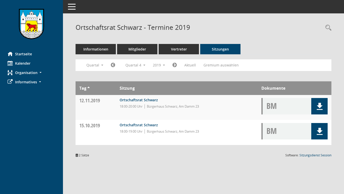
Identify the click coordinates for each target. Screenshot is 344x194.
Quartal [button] (93, 65)
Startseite (23, 54)
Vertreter (179, 49)
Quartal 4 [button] (133, 65)
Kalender (22, 63)
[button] (31, 72)
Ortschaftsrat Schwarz (139, 100)
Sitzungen (220, 49)
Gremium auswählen (221, 65)
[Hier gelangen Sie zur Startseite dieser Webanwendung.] (31, 24)
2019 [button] (157, 65)
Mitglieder (137, 49)
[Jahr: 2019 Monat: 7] (113, 65)
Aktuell (190, 65)
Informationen (95, 49)
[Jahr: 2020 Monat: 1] (175, 65)
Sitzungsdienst (315, 155)
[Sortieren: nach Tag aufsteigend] (88, 88)
